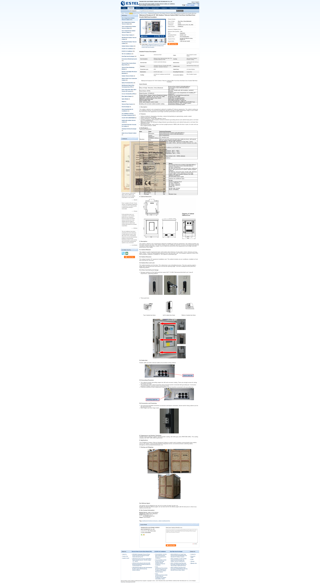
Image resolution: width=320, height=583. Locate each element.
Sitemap (192, 561)
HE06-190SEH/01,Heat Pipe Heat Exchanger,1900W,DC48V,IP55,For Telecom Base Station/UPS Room (178, 564)
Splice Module (125, 99)
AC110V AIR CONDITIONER (128, 117)
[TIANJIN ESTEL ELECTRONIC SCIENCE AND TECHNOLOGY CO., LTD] (198, 5)
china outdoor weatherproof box (135, 580)
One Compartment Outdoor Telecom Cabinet (138, 13)
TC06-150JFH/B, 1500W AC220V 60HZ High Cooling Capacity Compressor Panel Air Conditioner (160, 562)
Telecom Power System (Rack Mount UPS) (142, 551)
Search (180, 10)
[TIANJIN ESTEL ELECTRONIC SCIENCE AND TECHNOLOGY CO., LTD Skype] (141, 535)
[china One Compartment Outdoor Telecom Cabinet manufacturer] (130, 3)
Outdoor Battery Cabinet (127, 46)
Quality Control (155, 8)
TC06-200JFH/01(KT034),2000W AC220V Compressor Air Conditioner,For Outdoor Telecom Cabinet (161, 569)
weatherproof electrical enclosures (150, 521)
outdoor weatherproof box (164, 521)
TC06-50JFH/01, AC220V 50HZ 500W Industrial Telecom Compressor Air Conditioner (161, 556)
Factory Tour (146, 8)
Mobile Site (194, 563)
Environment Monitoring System (129, 59)
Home (124, 8)
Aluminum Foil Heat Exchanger (129, 128)
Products (131, 8)
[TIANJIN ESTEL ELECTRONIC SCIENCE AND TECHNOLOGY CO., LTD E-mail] (144, 535)
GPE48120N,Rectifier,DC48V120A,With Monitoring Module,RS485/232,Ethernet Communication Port (141, 564)
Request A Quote (192, 3)
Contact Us (164, 8)
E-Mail (192, 559)
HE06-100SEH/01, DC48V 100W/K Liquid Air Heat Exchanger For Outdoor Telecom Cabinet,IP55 (178, 560)
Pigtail (123, 101)
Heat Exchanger (125, 106)
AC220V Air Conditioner (127, 48)
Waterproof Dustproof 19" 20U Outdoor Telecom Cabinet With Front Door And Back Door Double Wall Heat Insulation (154, 46)
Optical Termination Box (127, 82)
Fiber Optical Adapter (127, 96)
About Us (138, 8)
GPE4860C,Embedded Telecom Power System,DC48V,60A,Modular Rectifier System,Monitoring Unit (141, 555)
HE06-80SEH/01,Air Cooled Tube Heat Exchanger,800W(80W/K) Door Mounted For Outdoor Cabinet (179, 555)
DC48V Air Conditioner (127, 51)
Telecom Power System (127, 104)
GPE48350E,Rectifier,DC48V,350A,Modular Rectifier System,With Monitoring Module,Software (142, 569)
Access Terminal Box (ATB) (128, 93)
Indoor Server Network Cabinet (129, 133)
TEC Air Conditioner (126, 53)
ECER (133, 582)
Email (197, 3)
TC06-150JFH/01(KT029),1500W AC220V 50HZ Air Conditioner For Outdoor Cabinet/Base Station (161, 576)
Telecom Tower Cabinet (127, 35)
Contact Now (173, 44)
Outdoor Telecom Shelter (128, 76)
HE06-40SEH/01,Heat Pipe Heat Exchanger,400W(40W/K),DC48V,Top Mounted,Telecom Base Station (179, 569)
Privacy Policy (124, 580)
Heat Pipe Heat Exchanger (128, 56)
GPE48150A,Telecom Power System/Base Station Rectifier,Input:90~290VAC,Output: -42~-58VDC (141, 560)
